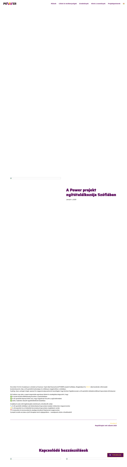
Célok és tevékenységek (68, 3)
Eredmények (84, 3)
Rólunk (53, 3)
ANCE (88, 387)
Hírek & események (98, 3)
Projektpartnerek (114, 3)
